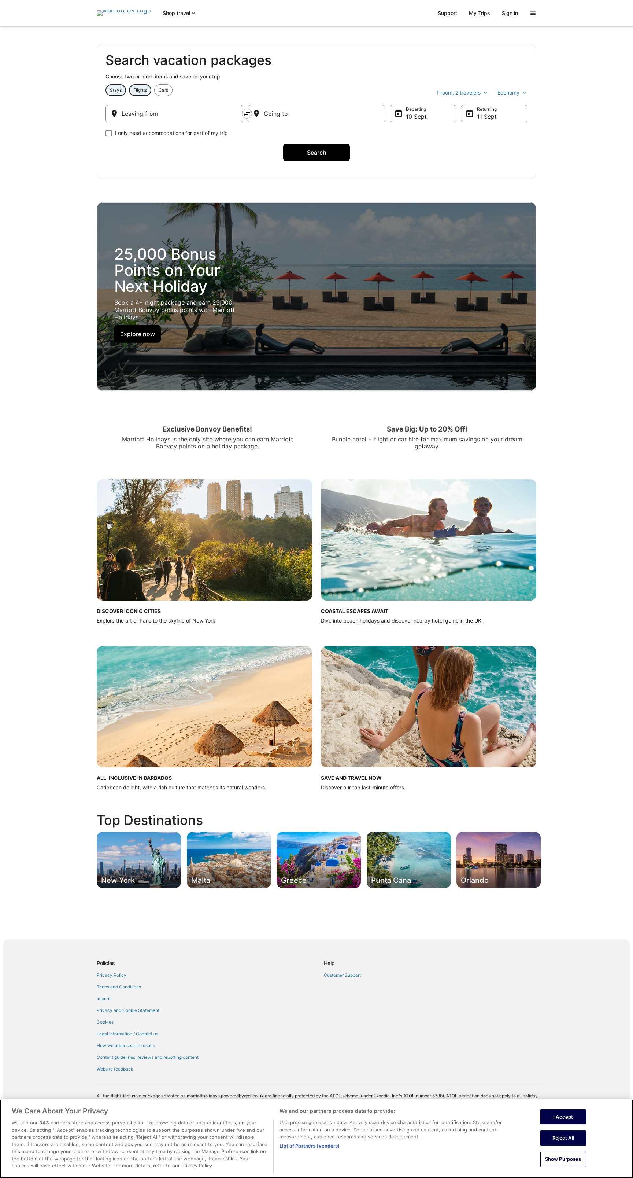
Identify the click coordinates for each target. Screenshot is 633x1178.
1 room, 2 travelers (458, 92)
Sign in (510, 13)
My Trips (479, 13)
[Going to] (316, 113)
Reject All (563, 1138)
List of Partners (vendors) (310, 1146)
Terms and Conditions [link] (119, 987)
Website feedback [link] (115, 1069)
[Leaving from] (174, 113)
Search (316, 152)
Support (447, 13)
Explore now (137, 334)
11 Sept (487, 116)
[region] (316, 1138)
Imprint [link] (104, 998)
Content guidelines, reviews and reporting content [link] (148, 1057)
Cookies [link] (105, 1022)
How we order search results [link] (126, 1045)
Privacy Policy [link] (111, 975)
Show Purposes (563, 1159)
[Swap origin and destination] (247, 114)
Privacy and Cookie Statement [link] (128, 1010)
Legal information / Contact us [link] (127, 1033)
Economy (508, 92)
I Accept (563, 1117)
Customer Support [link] (342, 975)
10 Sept (416, 116)
